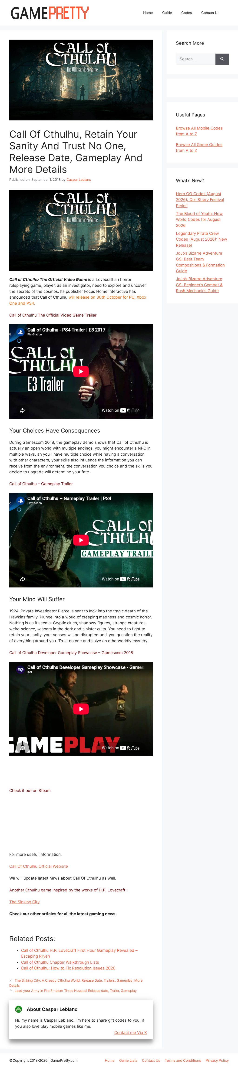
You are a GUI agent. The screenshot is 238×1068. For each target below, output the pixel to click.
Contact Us (210, 12)
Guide (167, 12)
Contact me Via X (130, 1033)
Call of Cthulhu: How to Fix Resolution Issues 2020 (68, 968)
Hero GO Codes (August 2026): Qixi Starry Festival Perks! (200, 199)
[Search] (222, 59)
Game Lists (128, 1060)
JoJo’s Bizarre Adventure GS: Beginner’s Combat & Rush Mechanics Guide (199, 284)
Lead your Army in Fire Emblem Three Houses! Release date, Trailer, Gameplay (76, 991)
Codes (186, 12)
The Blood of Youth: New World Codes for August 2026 (199, 219)
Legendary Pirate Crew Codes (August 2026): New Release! (201, 239)
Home (148, 12)
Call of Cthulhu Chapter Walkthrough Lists (60, 962)
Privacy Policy (217, 1060)
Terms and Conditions (183, 1060)
